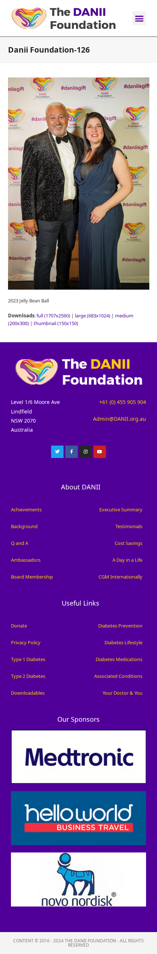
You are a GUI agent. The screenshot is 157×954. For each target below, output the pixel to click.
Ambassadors (26, 560)
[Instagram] (86, 452)
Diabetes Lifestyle (123, 642)
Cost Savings (128, 543)
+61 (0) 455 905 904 (122, 401)
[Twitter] (57, 452)
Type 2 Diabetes (28, 676)
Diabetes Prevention (120, 625)
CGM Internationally (120, 576)
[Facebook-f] (71, 452)
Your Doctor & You (122, 693)
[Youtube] (99, 452)
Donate (19, 625)
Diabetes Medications (119, 659)
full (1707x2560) (53, 315)
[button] (139, 18)
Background (24, 526)
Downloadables (28, 693)
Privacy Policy (26, 642)
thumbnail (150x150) (56, 323)
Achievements (26, 509)
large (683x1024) (92, 315)
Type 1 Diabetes (28, 659)
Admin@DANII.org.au (119, 418)
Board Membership (32, 576)
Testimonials (128, 526)
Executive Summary (120, 509)
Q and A (19, 543)
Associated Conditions (118, 676)
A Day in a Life (127, 560)
